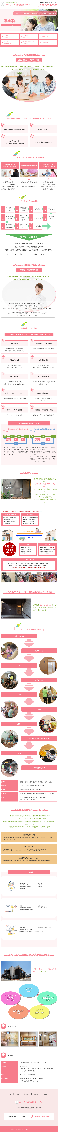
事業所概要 (27, 1094)
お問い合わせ (45, 1094)
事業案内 (17, 1094)
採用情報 (35, 1094)
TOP (10, 1094)
